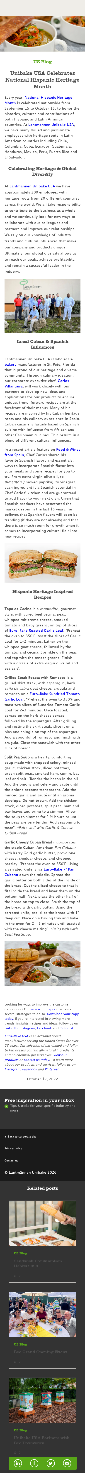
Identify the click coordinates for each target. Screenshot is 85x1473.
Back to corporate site (22, 1136)
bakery (10, 364)
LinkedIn (11, 1028)
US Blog (42, 62)
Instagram (27, 1028)
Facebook (44, 1028)
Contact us (11, 1160)
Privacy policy (13, 1148)
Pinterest (66, 1028)
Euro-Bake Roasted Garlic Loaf (36, 631)
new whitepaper (43, 1009)
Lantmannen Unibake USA (51, 125)
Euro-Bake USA (17, 1036)
